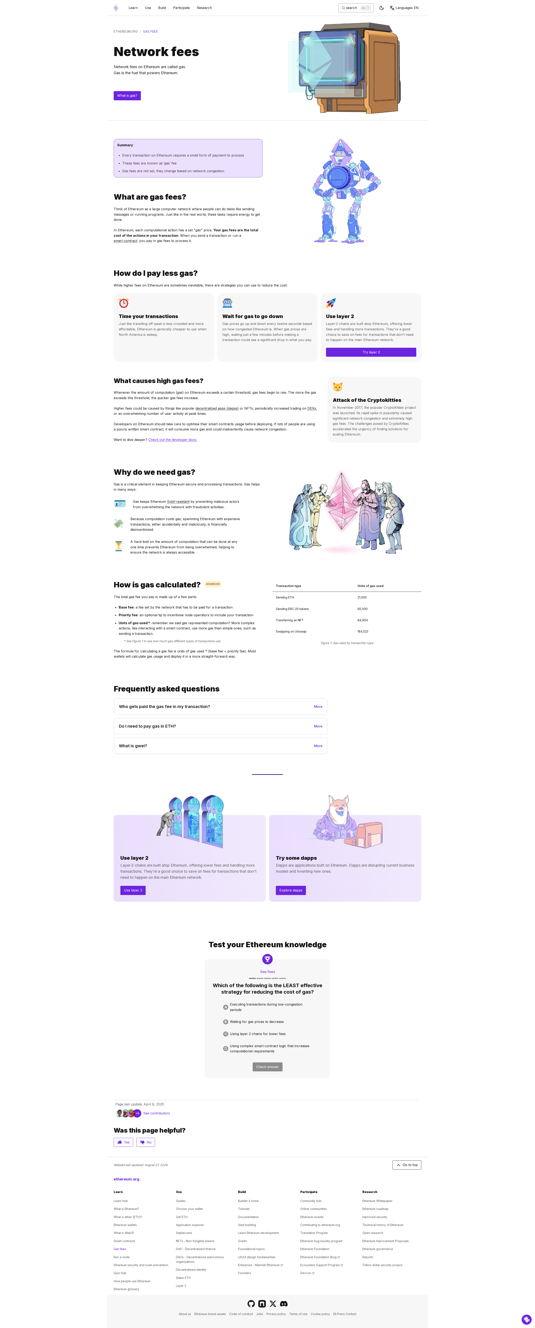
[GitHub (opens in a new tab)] (251, 1304)
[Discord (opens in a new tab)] (284, 1304)
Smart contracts (124, 1241)
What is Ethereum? (126, 1209)
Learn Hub (121, 1201)
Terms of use (298, 1314)
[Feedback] (527, 1320)
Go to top (410, 1165)
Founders (244, 1273)
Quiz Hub (120, 1273)
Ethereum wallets (125, 1225)
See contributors (156, 1113)
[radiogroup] (267, 1028)
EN (407, 8)
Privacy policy (276, 1314)
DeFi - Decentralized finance (196, 1249)
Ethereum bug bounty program (321, 1241)
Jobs (259, 1314)
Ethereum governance (377, 1249)
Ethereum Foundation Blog (320, 1257)
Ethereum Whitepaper (377, 1201)
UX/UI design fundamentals (256, 1257)
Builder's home (248, 1201)
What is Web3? (124, 1233)
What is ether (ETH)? (128, 1217)
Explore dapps (290, 890)
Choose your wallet (189, 1209)
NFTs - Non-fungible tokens (195, 1241)
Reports (367, 1257)
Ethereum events (312, 1217)
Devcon (307, 1273)
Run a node (122, 1257)
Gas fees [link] (150, 31)
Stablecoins (184, 1233)
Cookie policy (320, 1314)
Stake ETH (183, 1278)
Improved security (374, 1217)
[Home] (116, 7)
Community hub (310, 1201)
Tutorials (244, 1209)
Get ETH (181, 1217)
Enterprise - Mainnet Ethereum (260, 1265)
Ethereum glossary (126, 1289)
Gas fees (120, 1249)
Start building (247, 1225)
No (149, 1142)
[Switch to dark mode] (381, 8)
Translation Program (314, 1233)
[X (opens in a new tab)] (273, 1304)
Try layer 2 (371, 352)
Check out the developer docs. (172, 440)
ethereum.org (126, 31)
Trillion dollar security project (382, 1265)
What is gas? (127, 95)
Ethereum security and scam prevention (141, 1265)
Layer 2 (181, 1285)
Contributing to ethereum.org (320, 1225)
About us (185, 1314)
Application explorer (190, 1225)
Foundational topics (251, 1249)
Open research (372, 1233)
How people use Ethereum (132, 1281)
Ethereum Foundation (314, 1249)
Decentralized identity (191, 1269)
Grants (242, 1241)
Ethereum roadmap (375, 1209)
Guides (181, 1201)
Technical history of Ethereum (382, 1225)
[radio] (267, 1007)
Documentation (248, 1217)
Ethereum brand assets (210, 1314)
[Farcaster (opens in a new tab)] (262, 1304)
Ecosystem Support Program (321, 1265)
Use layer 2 (133, 890)
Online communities (313, 1209)
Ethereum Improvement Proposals (385, 1241)
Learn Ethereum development (258, 1233)
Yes (127, 1142)
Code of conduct (241, 1314)
